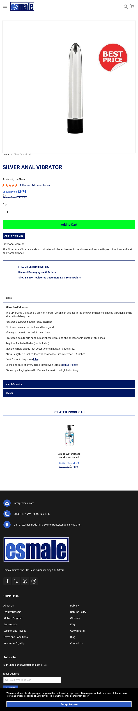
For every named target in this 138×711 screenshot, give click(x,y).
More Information (14, 384)
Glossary (75, 618)
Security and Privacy (14, 630)
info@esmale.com (24, 503)
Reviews (9, 393)
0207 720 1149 (41, 513)
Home (6, 154)
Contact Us (76, 643)
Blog (72, 637)
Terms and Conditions (15, 637)
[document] (69, 699)
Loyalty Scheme (12, 611)
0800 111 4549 (22, 513)
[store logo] (22, 6)
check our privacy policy (77, 695)
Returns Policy (78, 611)
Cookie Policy (77, 630)
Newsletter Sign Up (13, 643)
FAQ (72, 624)
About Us (8, 605)
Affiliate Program (12, 618)
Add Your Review (41, 185)
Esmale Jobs (10, 624)
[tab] (69, 298)
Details (9, 298)
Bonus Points (69, 364)
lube (35, 359)
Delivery (74, 605)
